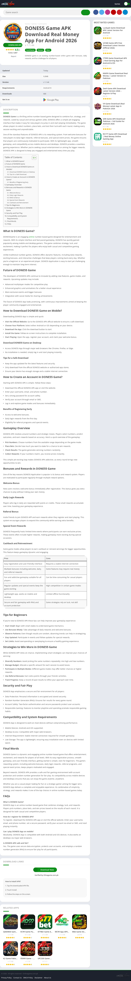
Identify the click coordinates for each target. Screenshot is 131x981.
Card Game (42, 24)
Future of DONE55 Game (15, 164)
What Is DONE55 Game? (15, 161)
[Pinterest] (119, 12)
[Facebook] (95, 12)
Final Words (11, 221)
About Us (47, 978)
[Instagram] (107, 12)
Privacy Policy (6, 978)
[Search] (85, 12)
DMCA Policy (28, 978)
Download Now (47, 870)
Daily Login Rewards (16, 195)
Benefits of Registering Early (19, 182)
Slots (48, 50)
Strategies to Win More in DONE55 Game (19, 209)
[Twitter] (101, 12)
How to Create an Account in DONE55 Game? (20, 178)
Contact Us (17, 978)
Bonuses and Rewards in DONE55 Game (19, 188)
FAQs (9, 224)
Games (117, 4)
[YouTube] (113, 12)
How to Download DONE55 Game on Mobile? (20, 168)
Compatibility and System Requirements (17, 217)
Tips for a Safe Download (18, 174)
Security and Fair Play (14, 213)
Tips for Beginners (13, 205)
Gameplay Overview (13, 185)
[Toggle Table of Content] (33, 158)
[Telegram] (125, 12)
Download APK (14, 45)
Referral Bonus (15, 198)
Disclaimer (38, 978)
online (31, 237)
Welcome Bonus (15, 193)
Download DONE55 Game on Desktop (22, 172)
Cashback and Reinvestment (19, 203)
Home (27, 24)
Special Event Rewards (17, 200)
